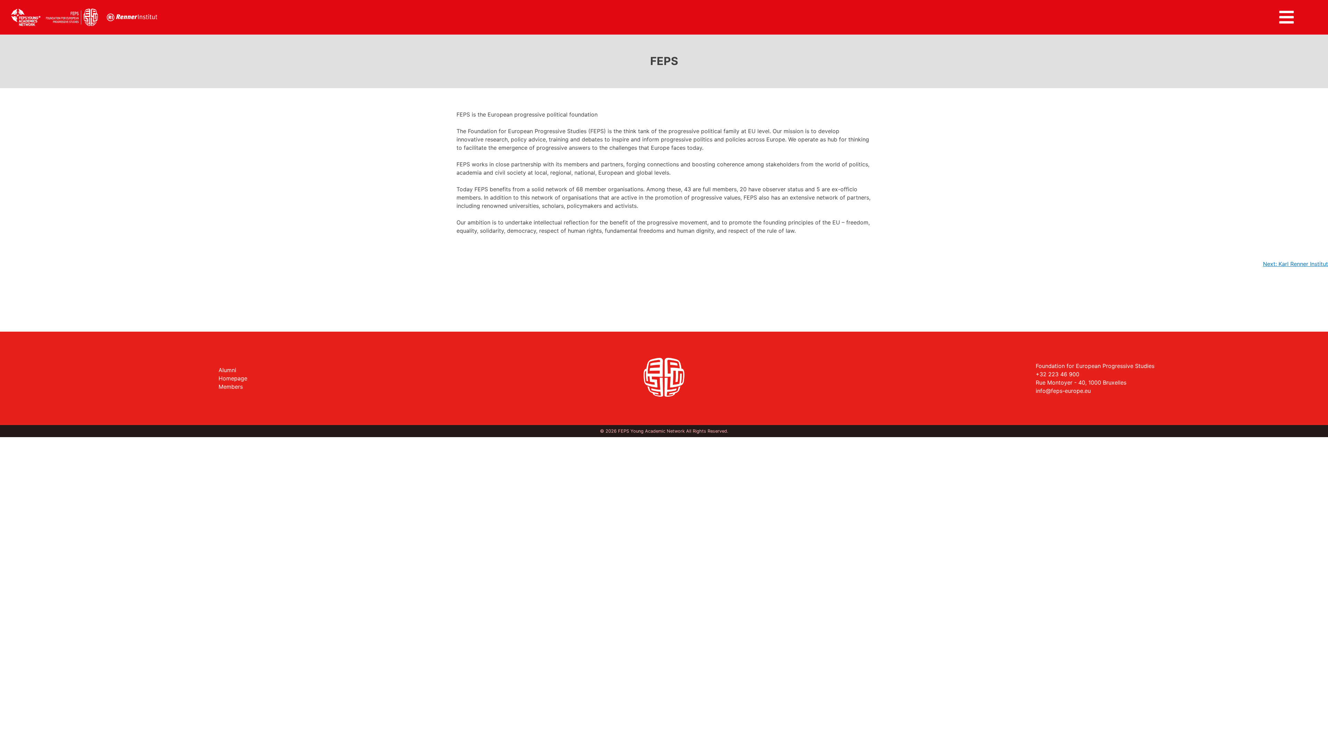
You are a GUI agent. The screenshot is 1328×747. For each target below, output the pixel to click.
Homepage (233, 378)
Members (231, 386)
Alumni (227, 370)
